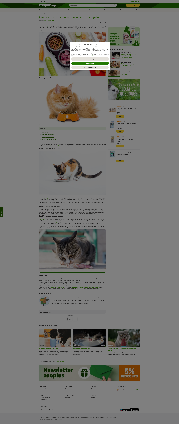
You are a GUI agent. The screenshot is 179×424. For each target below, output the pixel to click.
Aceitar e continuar (90, 63)
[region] (90, 56)
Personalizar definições (90, 59)
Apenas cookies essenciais (90, 67)
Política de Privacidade (95, 55)
